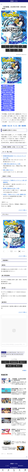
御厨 (8, 354)
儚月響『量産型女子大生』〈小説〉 (11, 188)
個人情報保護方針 (14, 467)
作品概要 (4, 125)
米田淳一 (15, 352)
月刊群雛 (10, 352)
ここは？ (7, 465)
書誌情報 (24, 125)
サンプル (15, 125)
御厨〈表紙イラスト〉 (8, 170)
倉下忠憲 (4, 356)
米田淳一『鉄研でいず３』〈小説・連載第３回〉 (14, 194)
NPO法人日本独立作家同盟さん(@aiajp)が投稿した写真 (13, 344)
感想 (19, 125)
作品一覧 (9, 125)
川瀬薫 (12, 354)
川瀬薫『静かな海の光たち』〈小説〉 (12, 164)
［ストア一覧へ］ (22, 210)
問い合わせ (20, 465)
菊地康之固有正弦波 (19, 354)
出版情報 (4, 352)
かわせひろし (21, 352)
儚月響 (4, 354)
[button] (18, 50)
